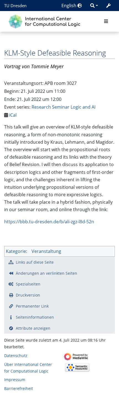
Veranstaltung (46, 251)
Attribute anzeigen (33, 328)
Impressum (14, 379)
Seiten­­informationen (35, 317)
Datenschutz (15, 355)
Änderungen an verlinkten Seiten (46, 273)
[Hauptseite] (46, 21)
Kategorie (16, 251)
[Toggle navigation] (106, 21)
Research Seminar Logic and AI (63, 107)
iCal (13, 115)
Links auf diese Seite (35, 262)
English (69, 5)
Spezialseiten (28, 284)
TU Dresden (15, 5)
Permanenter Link (32, 306)
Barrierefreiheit (18, 388)
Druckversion (28, 295)
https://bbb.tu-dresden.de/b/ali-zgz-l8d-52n (49, 222)
